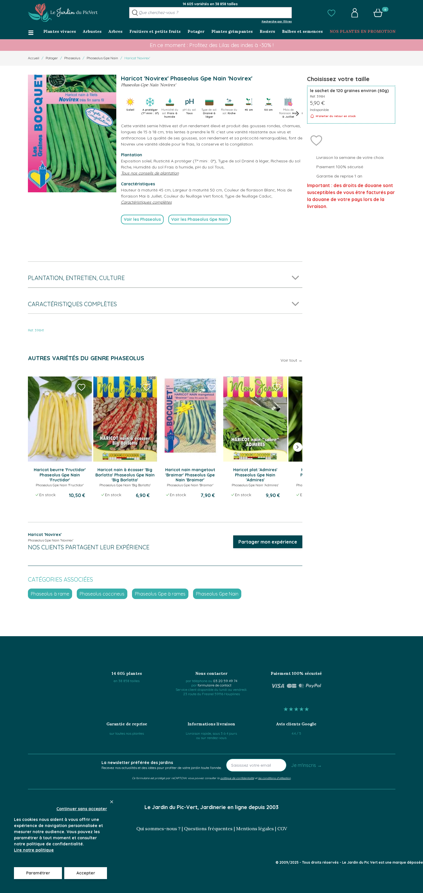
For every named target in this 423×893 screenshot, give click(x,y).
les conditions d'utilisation (274, 778)
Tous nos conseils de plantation (150, 173)
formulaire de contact (214, 685)
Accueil (33, 58)
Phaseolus (72, 58)
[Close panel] (111, 801)
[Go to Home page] (63, 12)
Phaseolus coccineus (102, 594)
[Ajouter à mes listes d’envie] (316, 140)
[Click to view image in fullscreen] (72, 133)
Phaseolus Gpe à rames (160, 594)
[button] (331, 13)
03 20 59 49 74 (225, 681)
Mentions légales (255, 828)
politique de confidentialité (237, 778)
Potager (52, 58)
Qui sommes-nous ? (158, 828)
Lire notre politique (34, 850)
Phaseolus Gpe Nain (102, 58)
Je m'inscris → (306, 765)
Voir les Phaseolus (142, 219)
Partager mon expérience (267, 542)
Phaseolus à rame (50, 594)
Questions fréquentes (208, 828)
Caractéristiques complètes (146, 202)
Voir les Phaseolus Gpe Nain (199, 219)
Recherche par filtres (277, 21)
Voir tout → (291, 360)
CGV (282, 828)
